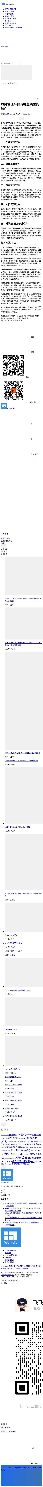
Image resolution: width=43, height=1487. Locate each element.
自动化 (12, 1268)
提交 (3, 543)
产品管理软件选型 (11, 1144)
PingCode (4, 1266)
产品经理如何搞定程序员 (13, 1116)
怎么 (3, 1147)
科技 (30, 114)
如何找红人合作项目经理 (13, 1085)
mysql (22, 1138)
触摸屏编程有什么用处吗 (13, 1100)
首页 (11, 83)
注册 (6, 46)
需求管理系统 (10, 1158)
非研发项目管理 (10, 9)
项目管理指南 (9, 1262)
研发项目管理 (9, 11)
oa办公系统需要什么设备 (13, 943)
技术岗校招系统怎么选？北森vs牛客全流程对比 (21, 761)
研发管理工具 (34, 1147)
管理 (33, 1150)
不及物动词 (5, 114)
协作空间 (6, 1268)
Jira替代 (25, 1134)
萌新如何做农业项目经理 (13, 1092)
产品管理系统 (23, 1141)
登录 (2, 46)
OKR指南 (8, 1257)
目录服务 (18, 1268)
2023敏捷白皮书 (10, 1250)
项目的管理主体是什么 (13, 1077)
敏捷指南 (8, 1253)
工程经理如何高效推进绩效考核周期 (17, 827)
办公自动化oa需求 (11, 935)
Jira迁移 (11, 1138)
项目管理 (4, 123)
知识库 (25, 1147)
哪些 (30, 1144)
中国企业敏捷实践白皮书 (13, 27)
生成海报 (34, 454)
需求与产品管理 (10, 18)
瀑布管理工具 (14, 1147)
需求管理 (26, 1154)
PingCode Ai (9, 25)
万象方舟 (25, 1268)
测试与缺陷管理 (10, 23)
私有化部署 (20, 1150)
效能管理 (32, 1266)
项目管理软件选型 (21, 1164)
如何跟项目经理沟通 (12, 1108)
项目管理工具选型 (23, 1161)
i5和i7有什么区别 (11, 1030)
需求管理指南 (9, 1260)
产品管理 (19, 1266)
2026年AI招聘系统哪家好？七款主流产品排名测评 (22, 753)
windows (12, 1141)
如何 (38, 1144)
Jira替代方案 (9, 14)
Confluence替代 (9, 1135)
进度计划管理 (9, 16)
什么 (22, 1144)
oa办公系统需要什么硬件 (13, 951)
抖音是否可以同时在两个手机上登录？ (18, 990)
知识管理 (8, 21)
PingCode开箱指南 (11, 1255)
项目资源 (20, 197)
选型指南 (13, 1153)
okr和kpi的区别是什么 (12, 1069)
